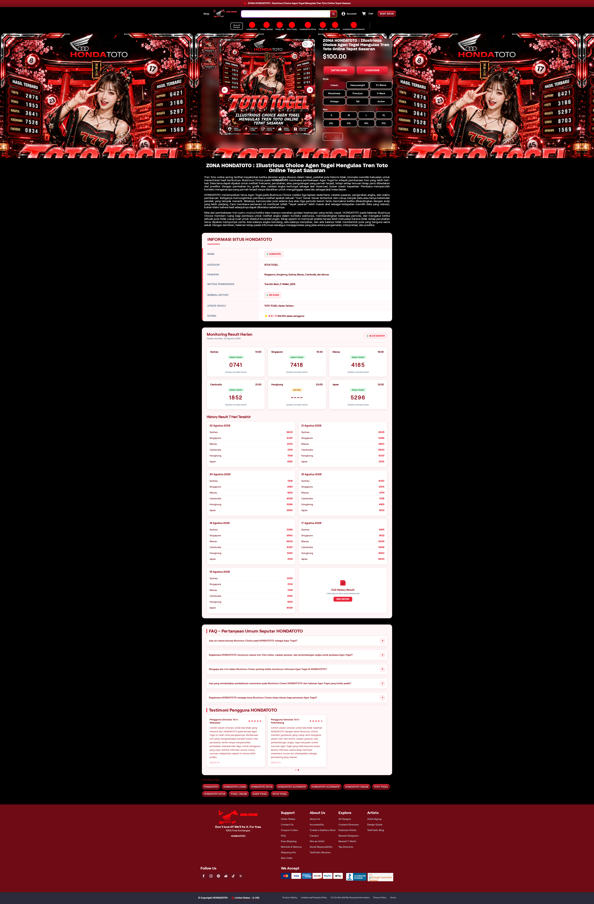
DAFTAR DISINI (339, 70)
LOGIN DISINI (372, 70)
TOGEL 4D (323, 29)
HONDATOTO (279, 180)
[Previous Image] (224, 90)
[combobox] (285, 13)
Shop (206, 13)
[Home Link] (225, 13)
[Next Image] (309, 90)
